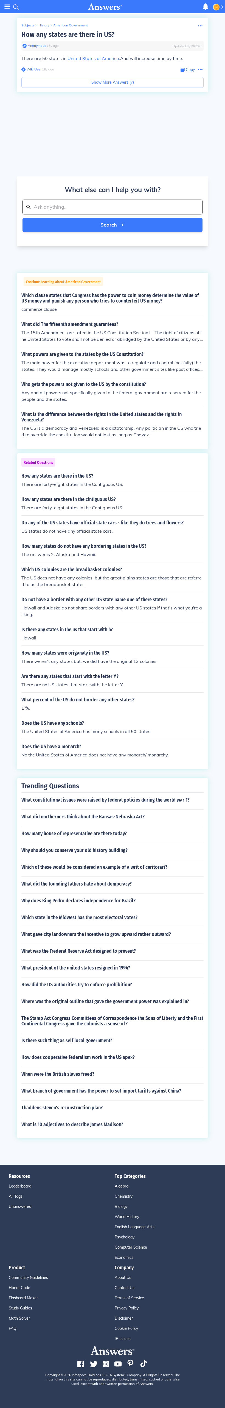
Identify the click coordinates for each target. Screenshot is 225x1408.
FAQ (12, 1328)
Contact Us (124, 1287)
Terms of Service (129, 1297)
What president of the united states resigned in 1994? (75, 968)
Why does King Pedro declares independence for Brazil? (78, 901)
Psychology (124, 1237)
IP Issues (123, 1338)
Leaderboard (20, 1186)
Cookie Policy (126, 1328)
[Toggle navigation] (7, 6)
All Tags (15, 1196)
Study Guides (20, 1308)
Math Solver (19, 1318)
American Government (70, 25)
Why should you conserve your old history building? (74, 850)
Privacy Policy (127, 1308)
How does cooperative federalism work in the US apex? (78, 1057)
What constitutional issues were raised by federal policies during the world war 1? (105, 800)
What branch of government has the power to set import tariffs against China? (101, 1091)
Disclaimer (124, 1318)
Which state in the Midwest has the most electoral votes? (79, 917)
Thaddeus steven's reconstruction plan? (62, 1108)
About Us (123, 1277)
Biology (121, 1206)
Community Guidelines (28, 1277)
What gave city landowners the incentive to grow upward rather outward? (96, 934)
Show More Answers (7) (112, 82)
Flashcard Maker (23, 1297)
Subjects (27, 25)
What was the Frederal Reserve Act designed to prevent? (78, 951)
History (43, 25)
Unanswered (20, 1206)
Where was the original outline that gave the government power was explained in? (105, 1001)
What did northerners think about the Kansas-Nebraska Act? (83, 817)
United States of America (93, 58)
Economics (124, 1257)
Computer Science (131, 1247)
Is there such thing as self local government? (66, 1040)
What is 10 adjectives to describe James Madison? (72, 1124)
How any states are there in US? (67, 34)
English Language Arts (134, 1226)
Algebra (121, 1186)
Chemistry (124, 1196)
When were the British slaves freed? (57, 1074)
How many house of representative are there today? (74, 833)
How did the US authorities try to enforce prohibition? (76, 985)
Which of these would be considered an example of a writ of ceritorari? (94, 867)
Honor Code (19, 1287)
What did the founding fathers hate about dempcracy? (76, 884)
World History (127, 1216)
